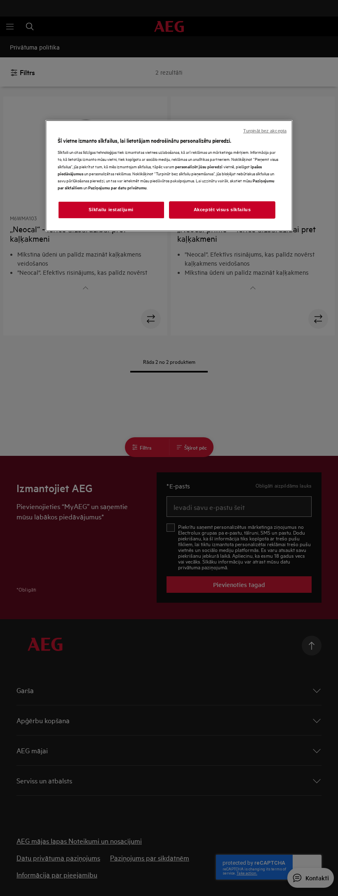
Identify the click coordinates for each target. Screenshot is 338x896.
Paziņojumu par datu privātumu (117, 187)
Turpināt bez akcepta (264, 130)
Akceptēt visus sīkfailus (222, 209)
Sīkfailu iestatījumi (111, 209)
